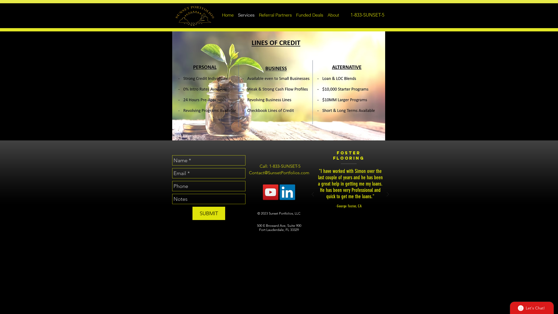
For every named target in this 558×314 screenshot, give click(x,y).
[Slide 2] (350, 241)
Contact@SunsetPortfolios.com (279, 172)
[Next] (388, 194)
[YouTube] (270, 192)
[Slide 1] (345, 241)
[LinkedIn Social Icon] (287, 192)
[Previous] (313, 194)
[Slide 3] (355, 241)
